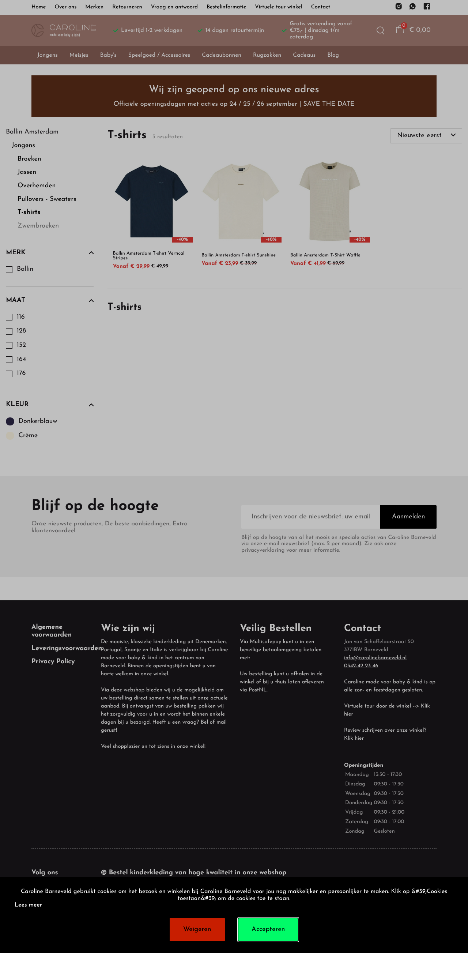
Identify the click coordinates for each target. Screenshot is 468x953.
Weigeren (197, 929)
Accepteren (268, 929)
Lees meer (28, 905)
